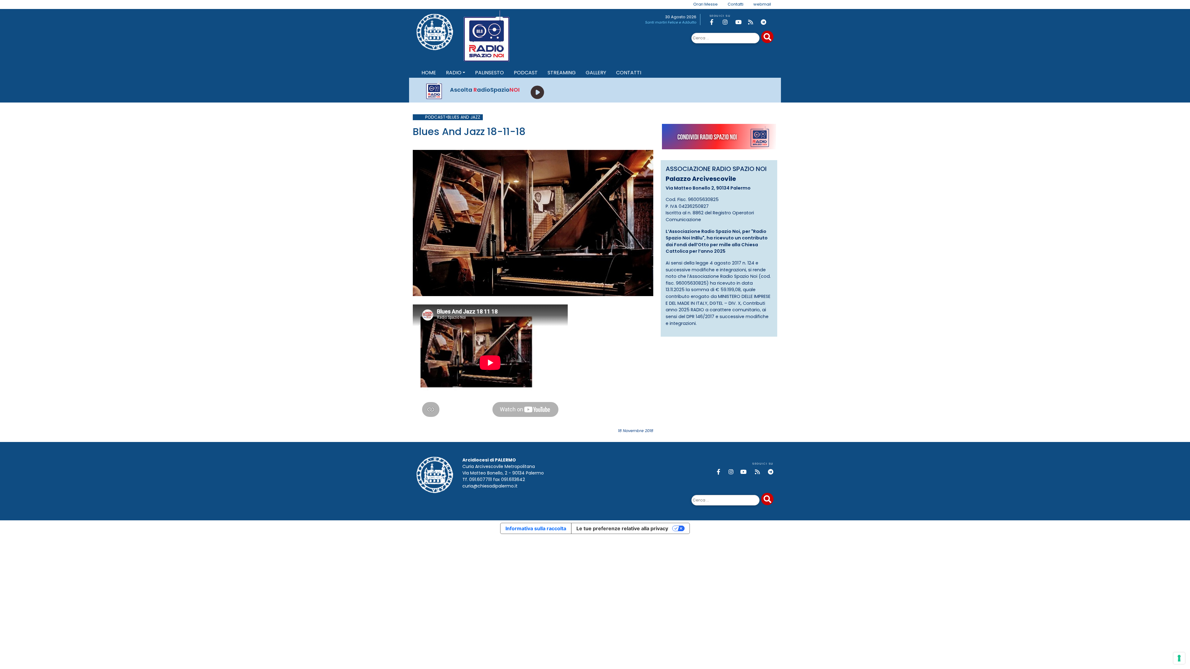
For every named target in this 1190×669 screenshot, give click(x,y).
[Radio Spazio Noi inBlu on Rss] (753, 22)
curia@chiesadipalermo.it (490, 486)
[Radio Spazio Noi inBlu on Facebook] (715, 22)
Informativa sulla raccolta (535, 528)
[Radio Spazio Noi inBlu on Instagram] (728, 22)
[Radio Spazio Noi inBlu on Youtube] (740, 22)
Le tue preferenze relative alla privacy (622, 528)
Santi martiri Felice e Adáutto (670, 22)
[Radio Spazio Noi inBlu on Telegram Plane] (766, 22)
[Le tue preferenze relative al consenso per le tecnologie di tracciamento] (1179, 658)
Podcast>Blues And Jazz (452, 117)
